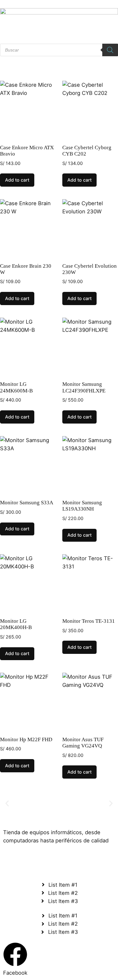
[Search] (110, 50)
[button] (7, 803)
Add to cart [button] (17, 180)
